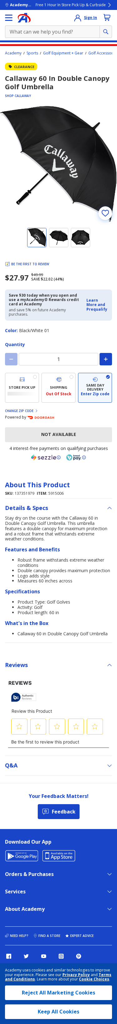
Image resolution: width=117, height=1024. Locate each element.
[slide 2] (58, 237)
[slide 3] (80, 237)
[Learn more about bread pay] (76, 457)
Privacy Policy (76, 974)
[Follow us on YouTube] (43, 956)
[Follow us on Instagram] (61, 956)
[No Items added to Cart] (107, 17)
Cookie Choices (94, 979)
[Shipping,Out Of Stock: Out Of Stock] (58, 387)
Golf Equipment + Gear (63, 53)
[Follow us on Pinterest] (78, 956)
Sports (32, 53)
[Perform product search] (106, 31)
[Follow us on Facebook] (8, 956)
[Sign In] (78, 18)
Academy (13, 53)
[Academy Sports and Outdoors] (24, 18)
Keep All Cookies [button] (58, 1011)
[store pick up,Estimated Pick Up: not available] (22, 387)
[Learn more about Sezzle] (45, 457)
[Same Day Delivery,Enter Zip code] (95, 387)
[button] (97, 305)
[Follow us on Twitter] (26, 956)
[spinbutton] (58, 359)
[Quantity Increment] (106, 359)
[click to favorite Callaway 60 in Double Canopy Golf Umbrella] (105, 213)
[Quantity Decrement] (11, 359)
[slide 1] (36, 237)
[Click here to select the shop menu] (8, 18)
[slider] (58, 164)
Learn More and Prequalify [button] (96, 305)
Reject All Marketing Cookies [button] (58, 992)
